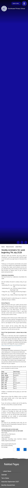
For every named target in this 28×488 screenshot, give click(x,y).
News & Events (10, 246)
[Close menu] (24, 3)
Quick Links (16, 3)
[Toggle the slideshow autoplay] (25, 242)
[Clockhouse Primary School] (4, 8)
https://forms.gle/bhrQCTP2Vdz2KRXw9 (11, 345)
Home (3, 246)
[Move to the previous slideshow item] (18, 242)
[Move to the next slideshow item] (21, 242)
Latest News (18, 246)
